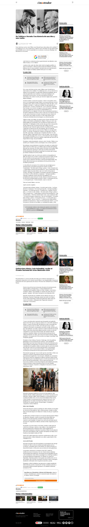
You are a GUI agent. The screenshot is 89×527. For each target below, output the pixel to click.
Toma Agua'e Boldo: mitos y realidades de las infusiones (32, 83)
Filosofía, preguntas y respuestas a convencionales (42, 233)
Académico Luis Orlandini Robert (21, 491)
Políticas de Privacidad (36, 516)
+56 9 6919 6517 (18, 516)
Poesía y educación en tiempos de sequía (53, 233)
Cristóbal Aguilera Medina (24, 43)
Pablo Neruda (28, 222)
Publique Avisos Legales (49, 514)
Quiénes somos (35, 513)
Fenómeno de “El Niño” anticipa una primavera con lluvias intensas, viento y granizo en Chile (50, 84)
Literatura (23, 222)
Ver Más (30, 43)
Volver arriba (18, 522)
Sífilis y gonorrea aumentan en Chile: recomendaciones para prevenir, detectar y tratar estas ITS (49, 79)
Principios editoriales (36, 515)
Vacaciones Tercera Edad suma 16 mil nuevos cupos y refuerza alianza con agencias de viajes (33, 78)
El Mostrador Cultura (20, 275)
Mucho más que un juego (65, 68)
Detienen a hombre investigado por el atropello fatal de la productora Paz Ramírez (66, 101)
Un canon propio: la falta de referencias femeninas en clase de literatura (20, 233)
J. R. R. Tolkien (18, 222)
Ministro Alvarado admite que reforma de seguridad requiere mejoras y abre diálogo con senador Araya (65, 64)
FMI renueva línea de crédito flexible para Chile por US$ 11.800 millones (66, 107)
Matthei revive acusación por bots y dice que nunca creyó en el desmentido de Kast (66, 54)
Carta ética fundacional (36, 514)
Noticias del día (64, 86)
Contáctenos (48, 515)
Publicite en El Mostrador (49, 513)
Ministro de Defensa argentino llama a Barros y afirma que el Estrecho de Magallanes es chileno (66, 38)
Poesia (32, 222)
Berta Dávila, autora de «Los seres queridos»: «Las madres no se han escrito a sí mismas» (31, 233)
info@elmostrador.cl (23, 516)
